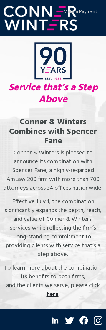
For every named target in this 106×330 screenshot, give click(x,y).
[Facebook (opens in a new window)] (84, 320)
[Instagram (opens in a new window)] (98, 320)
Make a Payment (80, 12)
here (53, 294)
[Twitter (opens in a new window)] (69, 320)
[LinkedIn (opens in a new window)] (55, 320)
